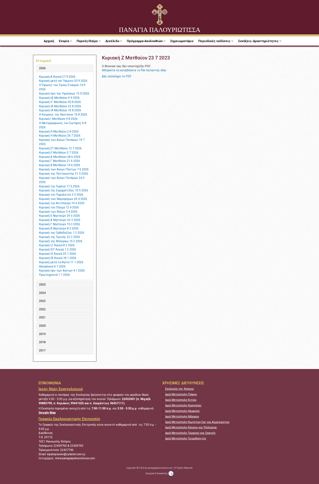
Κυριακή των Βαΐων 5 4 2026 (58, 211)
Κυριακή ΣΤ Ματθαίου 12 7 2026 (60, 148)
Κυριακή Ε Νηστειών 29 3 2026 (59, 215)
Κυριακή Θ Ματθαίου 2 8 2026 (59, 131)
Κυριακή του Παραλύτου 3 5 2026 (61, 194)
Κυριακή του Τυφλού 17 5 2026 (59, 186)
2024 (42, 293)
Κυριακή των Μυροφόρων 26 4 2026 (63, 199)
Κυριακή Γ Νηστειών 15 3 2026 (59, 224)
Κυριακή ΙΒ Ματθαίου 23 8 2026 (60, 106)
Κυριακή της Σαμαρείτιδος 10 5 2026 (63, 190)
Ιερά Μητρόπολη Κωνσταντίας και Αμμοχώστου (197, 422)
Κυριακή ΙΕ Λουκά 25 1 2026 (57, 253)
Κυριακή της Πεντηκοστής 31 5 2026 (63, 173)
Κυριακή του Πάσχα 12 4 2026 (59, 207)
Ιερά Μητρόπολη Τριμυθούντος (185, 438)
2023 (42, 301)
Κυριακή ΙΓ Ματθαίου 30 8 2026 (60, 102)
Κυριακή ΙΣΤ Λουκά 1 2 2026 (57, 249)
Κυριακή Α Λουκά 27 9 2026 (57, 76)
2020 (42, 325)
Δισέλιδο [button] (112, 41)
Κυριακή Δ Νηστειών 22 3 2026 (59, 220)
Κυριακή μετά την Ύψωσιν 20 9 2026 (63, 81)
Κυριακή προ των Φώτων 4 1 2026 (62, 270)
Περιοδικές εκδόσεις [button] (214, 41)
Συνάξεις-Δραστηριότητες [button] (258, 41)
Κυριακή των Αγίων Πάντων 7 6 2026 (64, 169)
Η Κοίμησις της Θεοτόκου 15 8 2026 (63, 114)
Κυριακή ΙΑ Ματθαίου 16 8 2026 (60, 110)
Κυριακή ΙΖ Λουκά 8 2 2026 (57, 245)
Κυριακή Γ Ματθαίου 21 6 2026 (59, 161)
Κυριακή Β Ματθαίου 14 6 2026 (59, 165)
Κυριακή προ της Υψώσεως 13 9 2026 (64, 93)
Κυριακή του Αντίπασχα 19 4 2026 (61, 203)
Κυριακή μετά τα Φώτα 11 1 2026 (61, 262)
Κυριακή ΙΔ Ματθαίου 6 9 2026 (59, 97)
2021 (42, 317)
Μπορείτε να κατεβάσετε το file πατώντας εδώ (134, 70)
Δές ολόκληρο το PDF (116, 76)
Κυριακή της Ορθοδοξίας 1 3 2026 (61, 232)
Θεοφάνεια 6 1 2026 (52, 266)
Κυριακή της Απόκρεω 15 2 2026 (60, 241)
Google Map (47, 412)
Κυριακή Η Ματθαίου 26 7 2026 (59, 135)
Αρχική (49, 41)
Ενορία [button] (64, 41)
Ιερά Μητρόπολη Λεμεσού (182, 411)
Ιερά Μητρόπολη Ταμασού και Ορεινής (190, 433)
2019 (42, 334)
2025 (42, 284)
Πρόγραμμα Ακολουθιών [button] (145, 41)
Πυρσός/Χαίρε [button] (88, 41)
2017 (42, 350)
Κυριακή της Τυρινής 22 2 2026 (59, 237)
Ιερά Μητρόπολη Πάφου (181, 394)
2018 (42, 342)
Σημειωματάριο (181, 41)
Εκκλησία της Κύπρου (179, 389)
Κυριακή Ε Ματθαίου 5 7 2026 (58, 152)
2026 (42, 68)
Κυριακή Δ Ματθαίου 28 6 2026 (59, 157)
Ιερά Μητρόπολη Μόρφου (182, 416)
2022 (42, 309)
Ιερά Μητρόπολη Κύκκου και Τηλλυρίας (191, 427)
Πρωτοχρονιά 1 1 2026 (54, 275)
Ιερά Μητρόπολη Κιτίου (180, 400)
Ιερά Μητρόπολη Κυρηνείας (183, 405)
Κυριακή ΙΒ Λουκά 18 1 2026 (57, 258)
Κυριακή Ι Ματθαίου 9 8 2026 (58, 119)
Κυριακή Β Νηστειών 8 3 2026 (58, 228)
